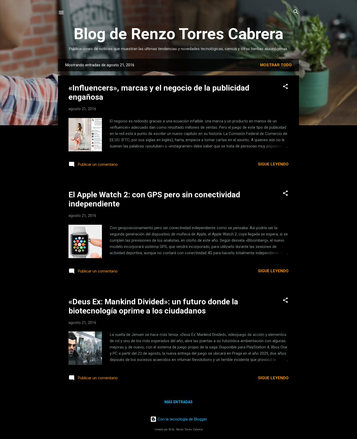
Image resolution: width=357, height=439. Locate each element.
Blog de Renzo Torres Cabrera (178, 34)
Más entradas (178, 402)
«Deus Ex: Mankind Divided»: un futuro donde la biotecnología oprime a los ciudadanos (153, 306)
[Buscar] (296, 12)
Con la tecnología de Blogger (182, 419)
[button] (285, 86)
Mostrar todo (276, 65)
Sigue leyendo (273, 164)
